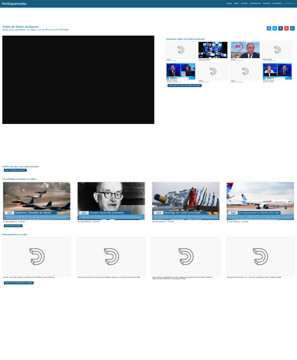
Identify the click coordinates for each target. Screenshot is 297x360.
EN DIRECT (244, 3)
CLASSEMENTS (277, 3)
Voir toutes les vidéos (13, 226)
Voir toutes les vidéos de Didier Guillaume (184, 85)
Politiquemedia (14, 3)
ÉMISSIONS (266, 3)
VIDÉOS (236, 3)
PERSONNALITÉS (255, 3)
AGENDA (229, 3)
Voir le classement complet (15, 170)
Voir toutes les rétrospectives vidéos (18, 283)
